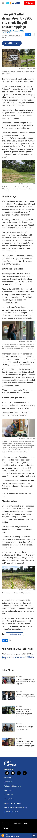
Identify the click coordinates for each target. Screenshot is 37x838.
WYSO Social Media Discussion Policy (15, 807)
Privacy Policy (8, 790)
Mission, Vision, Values (11, 812)
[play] (3, 836)
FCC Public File (8, 794)
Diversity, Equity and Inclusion (13, 803)
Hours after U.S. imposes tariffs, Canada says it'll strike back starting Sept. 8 (25, 743)
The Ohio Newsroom (14, 634)
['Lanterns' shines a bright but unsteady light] (8, 727)
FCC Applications (9, 799)
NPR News (19, 676)
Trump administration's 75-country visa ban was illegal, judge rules (25, 681)
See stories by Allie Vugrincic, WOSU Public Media (18, 658)
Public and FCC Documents (12, 786)
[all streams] (34, 835)
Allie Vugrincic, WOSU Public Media (13, 32)
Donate (30, 3)
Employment (8, 782)
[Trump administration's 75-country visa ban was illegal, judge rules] (8, 680)
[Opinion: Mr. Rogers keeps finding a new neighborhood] (8, 695)
